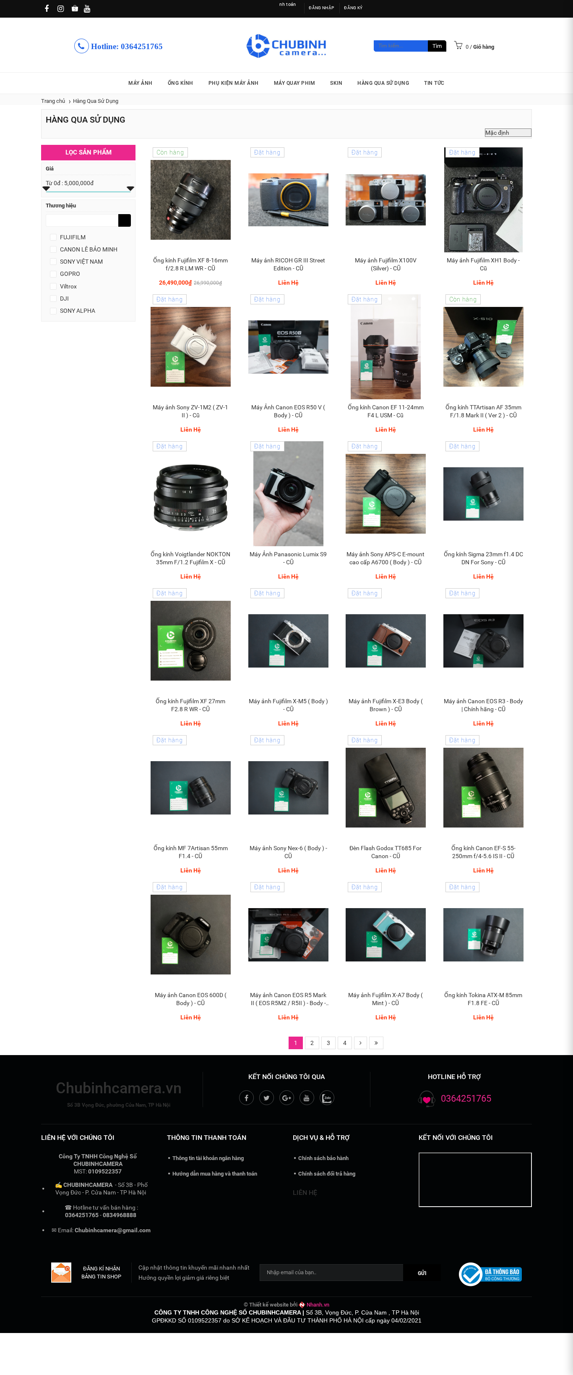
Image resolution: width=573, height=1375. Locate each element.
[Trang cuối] (376, 1043)
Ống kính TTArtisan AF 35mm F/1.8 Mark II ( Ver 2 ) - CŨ (483, 411)
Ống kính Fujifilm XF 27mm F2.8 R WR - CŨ (190, 705)
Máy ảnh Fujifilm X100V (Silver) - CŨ (386, 264)
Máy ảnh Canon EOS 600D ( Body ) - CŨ (191, 999)
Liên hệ (305, 1193)
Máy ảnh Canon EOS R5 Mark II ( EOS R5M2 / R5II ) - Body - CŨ (288, 999)
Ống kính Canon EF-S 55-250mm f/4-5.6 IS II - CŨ (483, 852)
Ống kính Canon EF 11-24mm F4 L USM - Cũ (386, 411)
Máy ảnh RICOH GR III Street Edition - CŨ (288, 264)
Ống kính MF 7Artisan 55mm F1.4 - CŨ (191, 852)
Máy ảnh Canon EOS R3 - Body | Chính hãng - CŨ (483, 705)
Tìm (437, 46)
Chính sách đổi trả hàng (326, 1174)
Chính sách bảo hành (323, 1158)
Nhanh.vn (318, 1305)
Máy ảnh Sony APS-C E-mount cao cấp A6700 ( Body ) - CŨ (385, 558)
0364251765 (466, 1098)
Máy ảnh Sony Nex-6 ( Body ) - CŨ (288, 852)
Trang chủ (53, 101)
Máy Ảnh (140, 83)
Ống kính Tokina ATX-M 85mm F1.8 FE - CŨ (483, 999)
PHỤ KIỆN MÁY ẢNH (233, 83)
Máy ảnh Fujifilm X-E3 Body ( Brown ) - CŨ (386, 705)
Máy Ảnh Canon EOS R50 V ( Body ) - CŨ (288, 411)
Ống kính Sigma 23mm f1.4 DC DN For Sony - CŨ (483, 558)
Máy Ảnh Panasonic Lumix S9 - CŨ (288, 558)
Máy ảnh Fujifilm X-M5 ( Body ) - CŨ (288, 705)
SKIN (336, 83)
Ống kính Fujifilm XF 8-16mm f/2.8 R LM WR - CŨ (190, 264)
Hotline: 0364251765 (126, 46)
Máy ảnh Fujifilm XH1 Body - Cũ (483, 264)
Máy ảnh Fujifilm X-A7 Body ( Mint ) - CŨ (385, 999)
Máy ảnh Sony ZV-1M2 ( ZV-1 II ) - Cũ (190, 411)
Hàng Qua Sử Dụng (383, 83)
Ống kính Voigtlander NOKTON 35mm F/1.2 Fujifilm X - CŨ (190, 558)
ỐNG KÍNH (180, 83)
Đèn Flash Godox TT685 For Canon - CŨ (385, 852)
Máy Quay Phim (294, 83)
